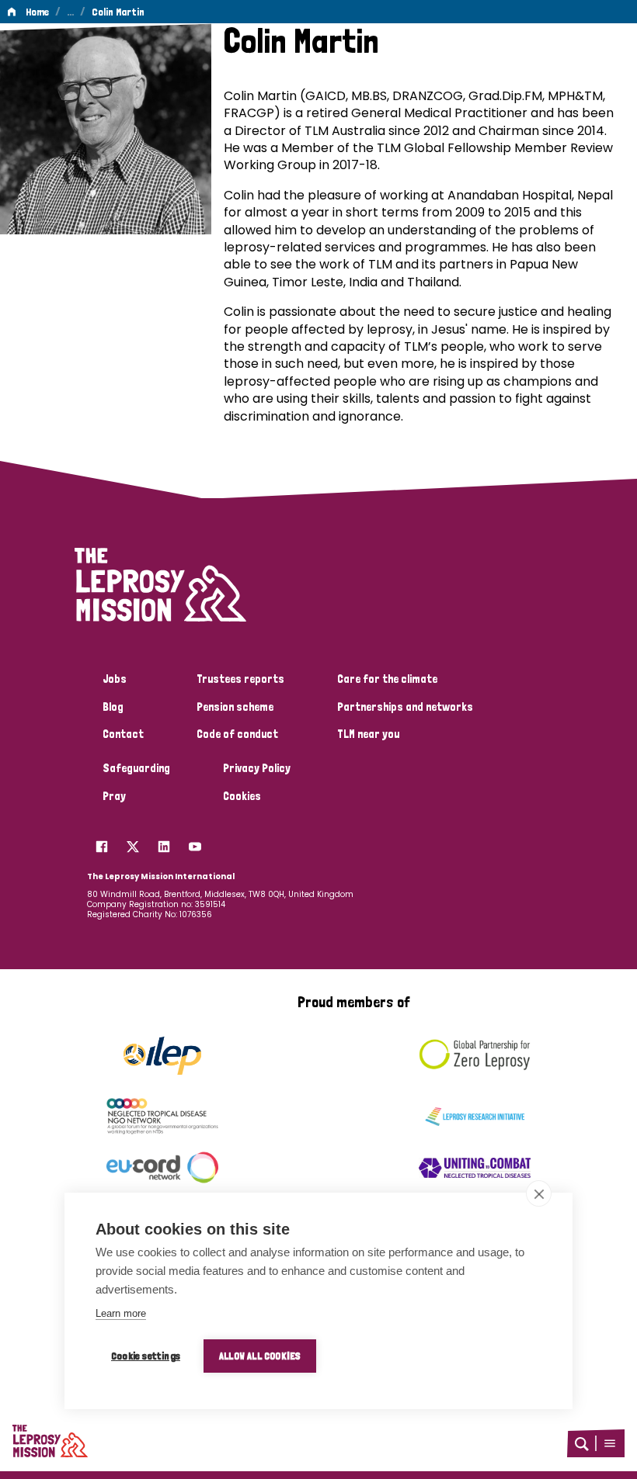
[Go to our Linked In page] (164, 842)
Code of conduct (237, 734)
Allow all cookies (260, 1355)
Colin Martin (118, 11)
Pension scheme (235, 707)
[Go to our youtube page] (195, 842)
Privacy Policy (257, 768)
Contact (123, 734)
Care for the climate (387, 679)
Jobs (115, 679)
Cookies (242, 796)
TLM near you (368, 734)
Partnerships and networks (405, 707)
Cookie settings (145, 1355)
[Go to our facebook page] (102, 842)
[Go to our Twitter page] (133, 842)
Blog (113, 707)
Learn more (121, 1313)
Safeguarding (136, 768)
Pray (114, 796)
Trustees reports (240, 679)
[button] (610, 1443)
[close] (539, 1193)
